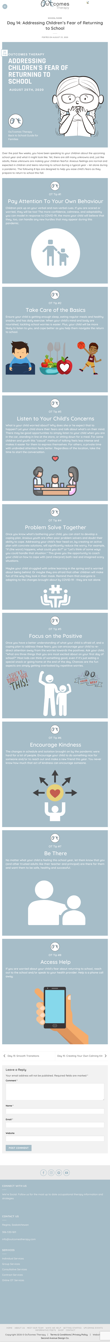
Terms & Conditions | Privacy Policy (69, 1334)
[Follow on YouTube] (66, 1173)
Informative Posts (45, 1330)
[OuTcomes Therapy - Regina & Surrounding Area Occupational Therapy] (55, 4)
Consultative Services (14, 1269)
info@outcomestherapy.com (19, 1239)
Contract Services (12, 1274)
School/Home (55, 18)
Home (9, 1328)
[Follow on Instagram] (51, 1173)
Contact (70, 1330)
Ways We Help (53, 1328)
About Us (20, 1328)
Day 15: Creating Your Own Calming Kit (80, 1055)
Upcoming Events (93, 1328)
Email (9, 1119)
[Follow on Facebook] (43, 1173)
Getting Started (72, 1328)
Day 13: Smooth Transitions (23, 1055)
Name (9, 1105)
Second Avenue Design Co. (55, 1338)
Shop (61, 1330)
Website (10, 1133)
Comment (11, 1080)
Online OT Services (13, 1280)
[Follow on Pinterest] (59, 1173)
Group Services (11, 1263)
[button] (4, 6)
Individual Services (13, 1258)
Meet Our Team (35, 1328)
